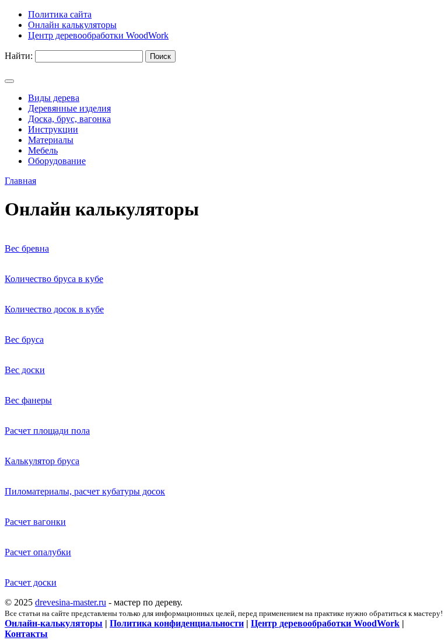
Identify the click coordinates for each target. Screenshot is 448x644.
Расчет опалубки (38, 552)
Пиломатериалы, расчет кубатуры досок (85, 491)
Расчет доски (31, 582)
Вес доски (25, 370)
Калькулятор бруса (42, 461)
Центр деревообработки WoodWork (325, 623)
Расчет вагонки (35, 522)
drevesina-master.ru (70, 602)
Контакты (26, 634)
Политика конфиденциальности (177, 623)
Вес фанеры (28, 400)
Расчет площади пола (47, 431)
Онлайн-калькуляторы (54, 623)
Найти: (19, 56)
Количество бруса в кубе (54, 279)
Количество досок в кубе (54, 309)
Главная (20, 181)
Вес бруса (24, 339)
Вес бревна (27, 248)
